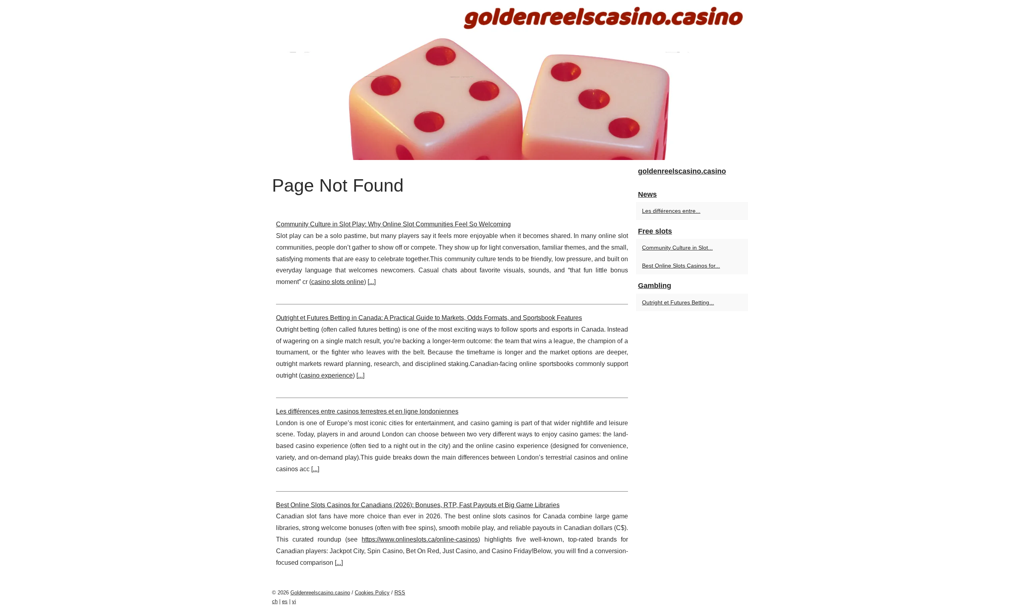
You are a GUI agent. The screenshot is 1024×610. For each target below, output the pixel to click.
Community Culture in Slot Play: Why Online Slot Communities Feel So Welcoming (393, 224)
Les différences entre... (671, 211)
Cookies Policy (372, 593)
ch (275, 601)
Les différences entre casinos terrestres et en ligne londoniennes (367, 411)
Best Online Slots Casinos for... (681, 265)
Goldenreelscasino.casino (320, 593)
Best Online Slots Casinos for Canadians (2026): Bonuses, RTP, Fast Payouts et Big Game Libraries (418, 505)
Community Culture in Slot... (677, 247)
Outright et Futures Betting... (678, 302)
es (285, 601)
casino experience (327, 375)
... (371, 281)
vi (294, 601)
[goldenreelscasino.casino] (512, 80)
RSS (399, 593)
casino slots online (337, 281)
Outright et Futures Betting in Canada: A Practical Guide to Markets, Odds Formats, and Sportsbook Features (429, 317)
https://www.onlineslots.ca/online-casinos (420, 539)
